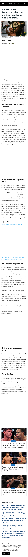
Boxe (13, 441)
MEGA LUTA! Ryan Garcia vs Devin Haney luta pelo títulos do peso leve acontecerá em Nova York (14, 445)
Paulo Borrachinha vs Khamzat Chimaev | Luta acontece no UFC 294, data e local (13, 469)
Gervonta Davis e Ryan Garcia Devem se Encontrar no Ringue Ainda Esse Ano (12, 258)
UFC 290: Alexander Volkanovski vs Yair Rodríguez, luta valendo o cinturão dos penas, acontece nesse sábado (13, 534)
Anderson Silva (5, 77)
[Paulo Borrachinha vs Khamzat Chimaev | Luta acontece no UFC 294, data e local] (14, 458)
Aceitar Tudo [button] (6, 553)
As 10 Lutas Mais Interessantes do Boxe (12, 224)
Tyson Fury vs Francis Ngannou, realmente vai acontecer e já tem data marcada (13, 527)
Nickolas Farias (6, 41)
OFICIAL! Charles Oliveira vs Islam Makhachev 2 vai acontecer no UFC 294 (14, 492)
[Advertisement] (14, 61)
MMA (13, 464)
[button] (25, 3)
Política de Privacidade (12, 550)
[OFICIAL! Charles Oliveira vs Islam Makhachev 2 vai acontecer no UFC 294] (14, 481)
